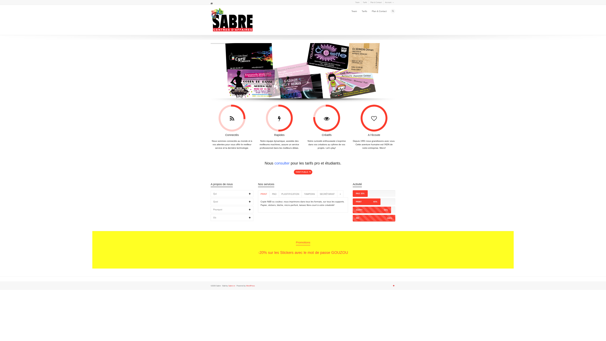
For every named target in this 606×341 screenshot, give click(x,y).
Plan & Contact (376, 2)
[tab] (232, 193)
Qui (215, 193)
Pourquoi (217, 209)
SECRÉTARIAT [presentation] (327, 194)
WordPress (250, 286)
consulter (282, 163)
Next (389, 250)
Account (388, 2)
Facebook (212, 2)
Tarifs (365, 2)
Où (214, 217)
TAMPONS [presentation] (309, 194)
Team (357, 2)
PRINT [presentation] (264, 194)
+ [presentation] (340, 194)
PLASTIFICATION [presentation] (290, 194)
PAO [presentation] (274, 194)
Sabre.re (231, 286)
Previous (217, 250)
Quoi (215, 201)
